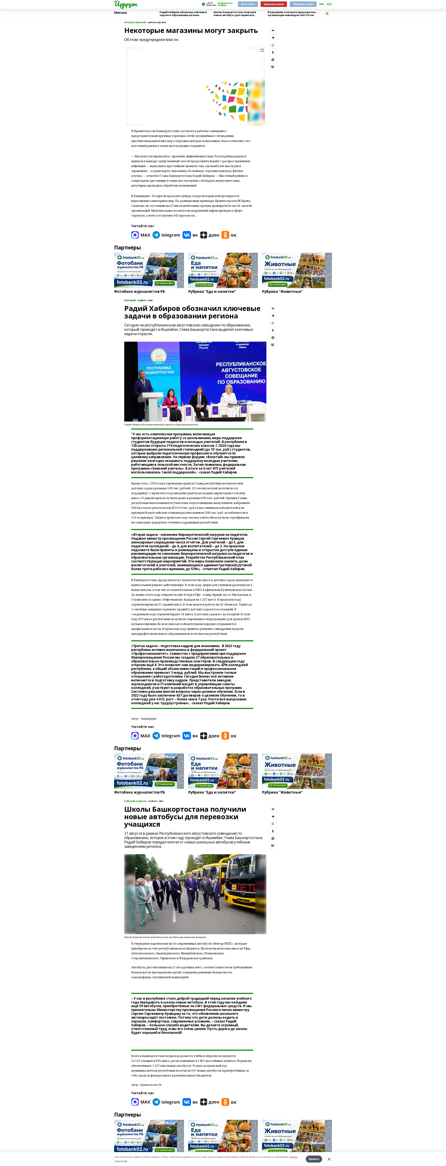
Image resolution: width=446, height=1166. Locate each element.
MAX (321, 4)
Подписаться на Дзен (225, 4)
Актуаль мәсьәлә (135, 22)
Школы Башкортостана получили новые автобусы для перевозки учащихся (235, 14)
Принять (314, 1159)
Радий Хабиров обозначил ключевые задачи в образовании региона (183, 14)
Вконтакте (248, 4)
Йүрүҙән (125, 3)
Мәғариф (130, 300)
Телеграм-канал (303, 4)
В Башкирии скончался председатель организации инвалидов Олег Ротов (292, 14)
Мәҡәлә (120, 13)
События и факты (135, 801)
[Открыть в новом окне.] (140, 235)
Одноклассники (274, 4)
